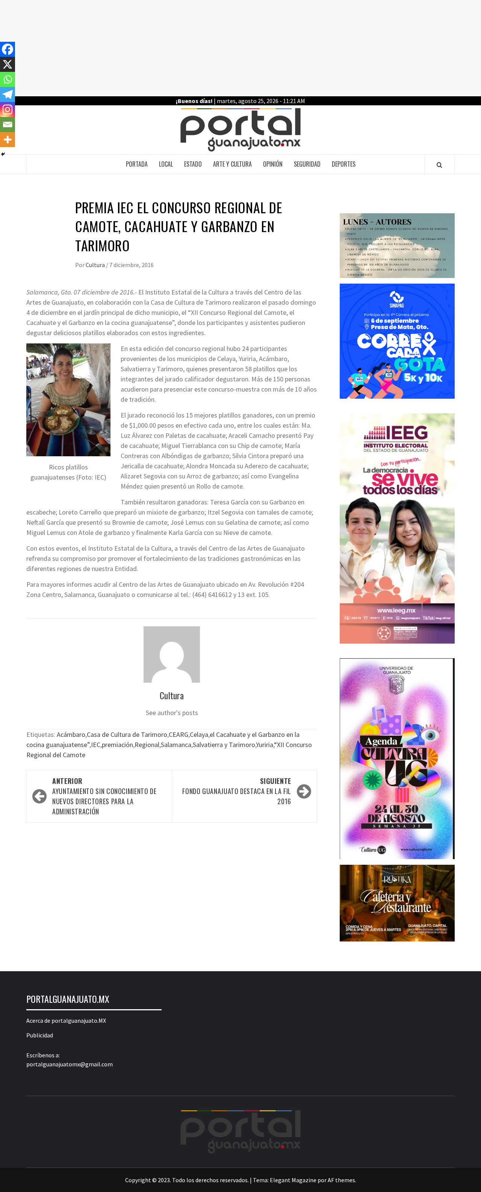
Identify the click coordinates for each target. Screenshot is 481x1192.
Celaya (199, 734)
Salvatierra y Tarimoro (224, 744)
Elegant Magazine (293, 1180)
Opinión (273, 164)
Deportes (343, 164)
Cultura (96, 265)
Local (166, 164)
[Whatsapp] (7, 79)
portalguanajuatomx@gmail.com (69, 1064)
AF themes (341, 1180)
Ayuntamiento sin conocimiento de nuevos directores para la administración (104, 796)
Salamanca (176, 744)
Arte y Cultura (232, 164)
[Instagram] (7, 109)
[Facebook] (7, 49)
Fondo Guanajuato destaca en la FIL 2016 (236, 791)
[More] (7, 139)
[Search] (439, 164)
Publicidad (39, 1035)
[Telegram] (7, 94)
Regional (147, 744)
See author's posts (172, 712)
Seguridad (307, 164)
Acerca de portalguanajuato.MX (66, 1020)
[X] (7, 64)
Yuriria (264, 744)
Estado (193, 164)
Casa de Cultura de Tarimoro (127, 734)
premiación (117, 744)
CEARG (178, 734)
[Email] (7, 124)
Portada (137, 164)
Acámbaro (71, 734)
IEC (95, 744)
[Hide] (3, 154)
